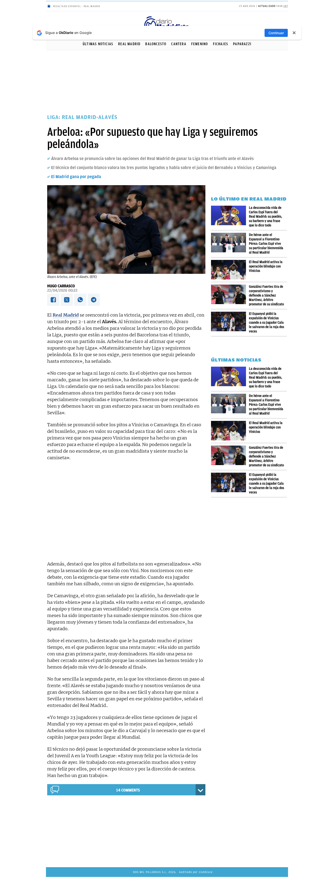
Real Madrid (129, 44)
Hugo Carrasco (61, 286)
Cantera (178, 44)
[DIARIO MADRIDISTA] (167, 17)
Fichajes (220, 44)
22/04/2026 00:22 (62, 290)
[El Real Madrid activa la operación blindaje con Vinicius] (230, 269)
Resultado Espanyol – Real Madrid (76, 6)
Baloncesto (155, 44)
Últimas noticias (98, 44)
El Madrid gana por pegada (76, 176)
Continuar (276, 33)
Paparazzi (242, 44)
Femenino (199, 44)
